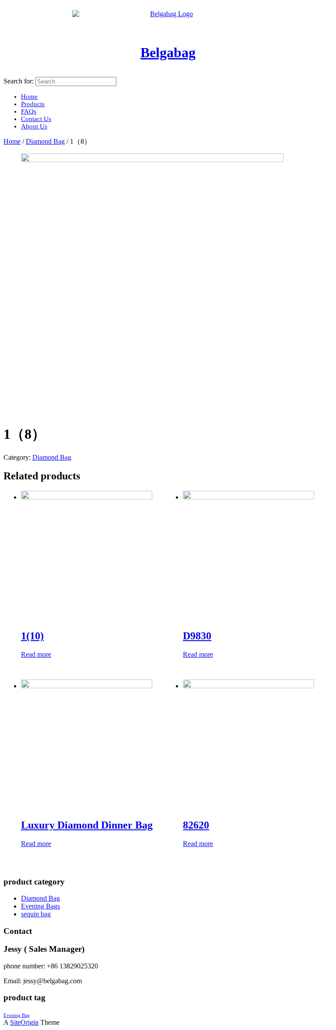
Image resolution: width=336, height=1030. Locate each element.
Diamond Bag (45, 141)
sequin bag (36, 914)
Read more (36, 654)
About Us (34, 126)
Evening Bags (40, 906)
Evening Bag (17, 1015)
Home (12, 141)
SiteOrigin (24, 1022)
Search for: (19, 81)
